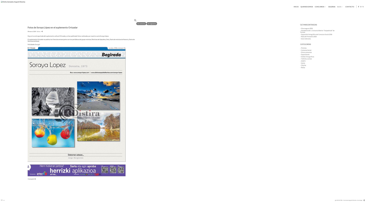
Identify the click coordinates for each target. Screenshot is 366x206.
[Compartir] (42, 31)
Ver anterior (141, 24)
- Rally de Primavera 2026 (308, 36)
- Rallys (302, 67)
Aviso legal (359, 200)
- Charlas (303, 65)
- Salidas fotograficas (307, 57)
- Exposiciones (305, 54)
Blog (339, 7)
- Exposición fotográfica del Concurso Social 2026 (316, 34)
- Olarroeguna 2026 (306, 28)
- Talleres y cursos (306, 59)
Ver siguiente (152, 24)
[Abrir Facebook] (359, 7)
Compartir (31, 179)
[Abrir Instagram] (361, 7)
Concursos (319, 7)
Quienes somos (307, 7)
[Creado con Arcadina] (364, 200)
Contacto (349, 7)
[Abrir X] (363, 7)
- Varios (302, 63)
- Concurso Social (305, 50)
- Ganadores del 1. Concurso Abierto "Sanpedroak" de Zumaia (317, 31)
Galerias (331, 7)
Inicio (296, 7)
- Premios (303, 48)
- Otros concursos (306, 52)
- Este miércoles (305, 39)
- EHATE (303, 61)
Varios (38, 31)
